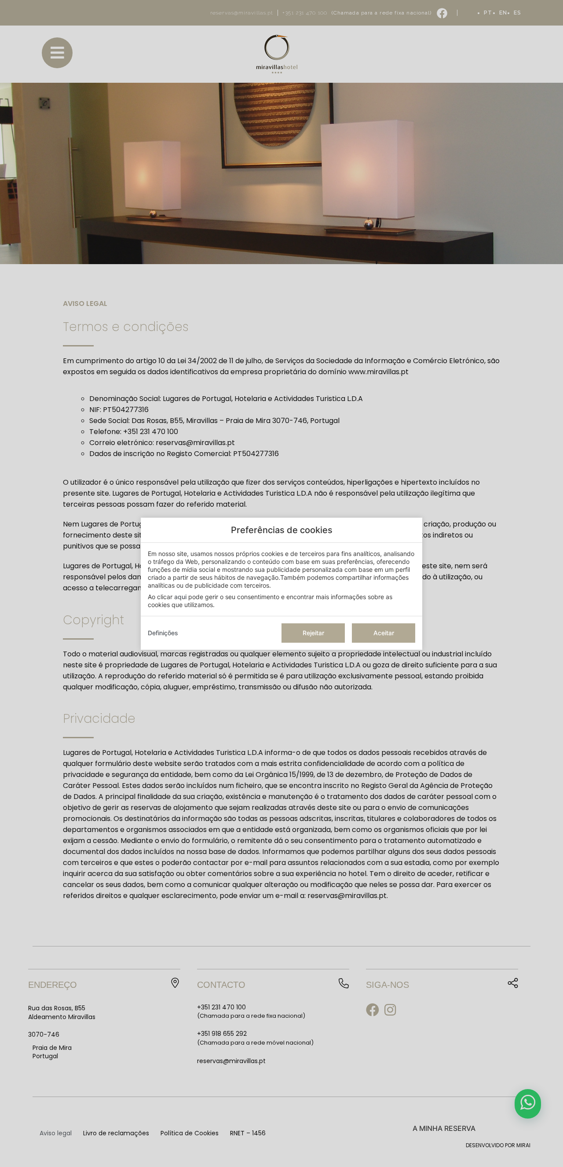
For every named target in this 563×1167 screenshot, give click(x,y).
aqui (180, 596)
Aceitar (383, 633)
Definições (163, 633)
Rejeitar (313, 633)
